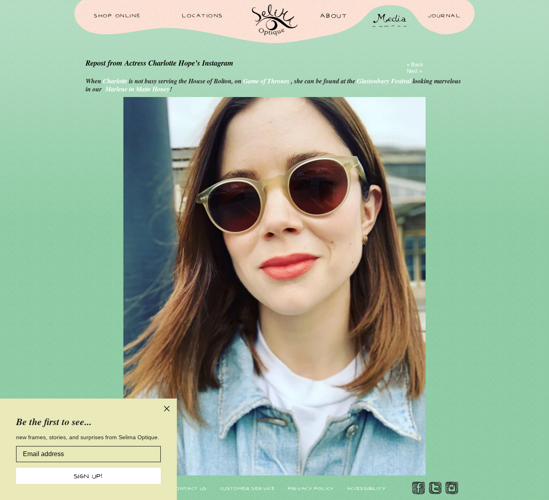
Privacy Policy (311, 488)
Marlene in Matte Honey (137, 89)
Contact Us (190, 488)
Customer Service (247, 488)
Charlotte (116, 80)
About (334, 15)
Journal (444, 15)
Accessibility (366, 488)
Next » (414, 71)
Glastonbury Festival (385, 80)
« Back (415, 65)
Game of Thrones (267, 80)
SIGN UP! (88, 475)
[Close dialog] (167, 409)
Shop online (117, 15)
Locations (202, 15)
